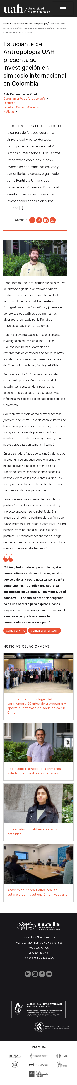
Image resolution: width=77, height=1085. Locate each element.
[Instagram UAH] (35, 973)
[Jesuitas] (62, 1064)
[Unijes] (38, 1074)
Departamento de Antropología (24, 98)
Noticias (8, 111)
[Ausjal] (15, 1055)
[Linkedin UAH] (28, 973)
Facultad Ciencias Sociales (21, 107)
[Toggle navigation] (63, 8)
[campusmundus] (38, 1064)
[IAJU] (38, 1055)
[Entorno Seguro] (15, 1064)
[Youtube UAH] (49, 973)
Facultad (9, 103)
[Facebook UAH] (42, 973)
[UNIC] (62, 1055)
